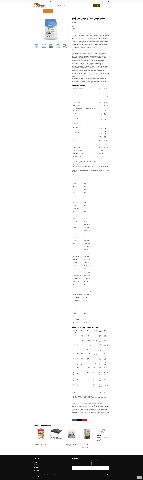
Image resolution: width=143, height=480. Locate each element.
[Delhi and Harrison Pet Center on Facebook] (107, 475)
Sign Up (90, 468)
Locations (90, 10)
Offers (35, 462)
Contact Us (96, 10)
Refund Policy (46, 474)
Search (97, 5)
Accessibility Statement (38, 476)
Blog (80, 10)
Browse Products (48, 10)
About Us (84, 10)
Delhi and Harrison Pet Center (43, 479)
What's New (74, 10)
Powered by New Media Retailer (56, 479)
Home (35, 14)
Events (35, 464)
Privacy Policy (40, 474)
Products (36, 461)
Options (74, 26)
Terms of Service (53, 474)
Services (68, 10)
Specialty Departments (59, 10)
